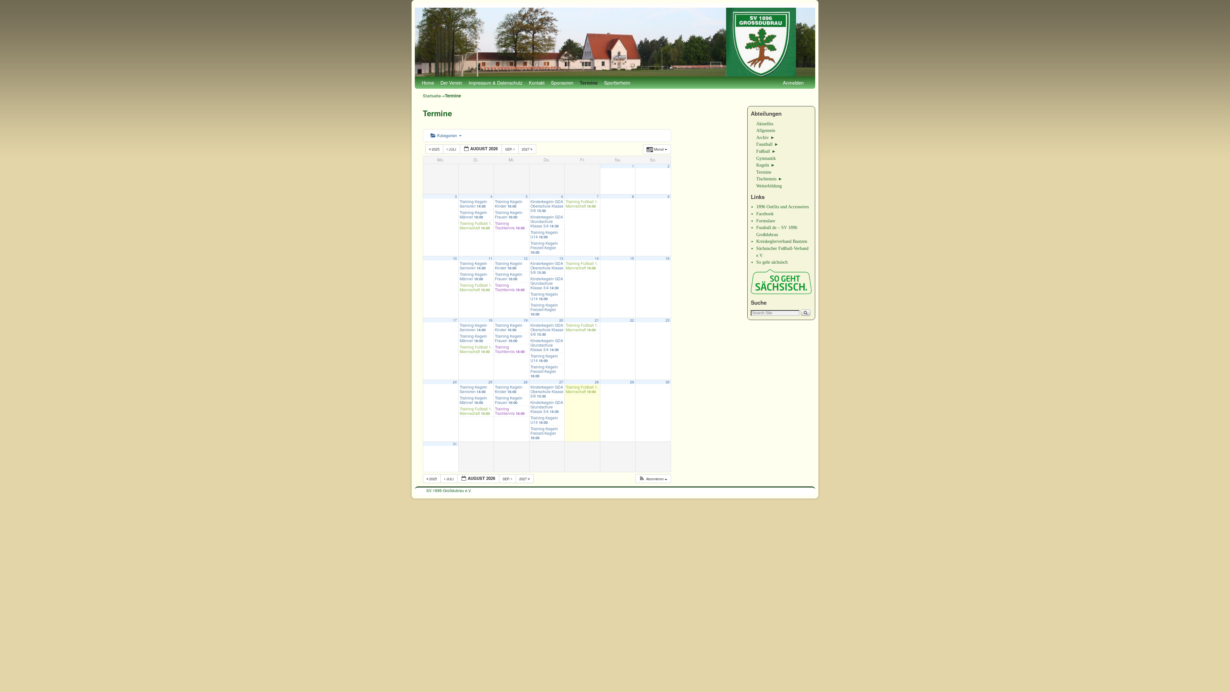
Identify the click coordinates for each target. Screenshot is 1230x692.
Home (428, 82)
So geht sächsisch (772, 262)
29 (632, 382)
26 (526, 382)
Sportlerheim (617, 82)
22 (632, 320)
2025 (435, 149)
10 (455, 258)
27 (561, 382)
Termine (589, 82)
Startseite (432, 96)
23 (667, 320)
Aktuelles (764, 123)
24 (455, 382)
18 (490, 320)
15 (632, 258)
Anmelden (793, 82)
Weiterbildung (769, 185)
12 (526, 258)
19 (526, 320)
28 (597, 382)
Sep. (509, 149)
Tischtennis (766, 178)
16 (667, 258)
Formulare (765, 220)
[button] (653, 478)
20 (561, 320)
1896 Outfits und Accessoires (782, 206)
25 (490, 382)
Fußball (763, 151)
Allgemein (765, 130)
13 (561, 258)
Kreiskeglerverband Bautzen (781, 241)
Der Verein (451, 82)
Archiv (762, 137)
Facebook (765, 213)
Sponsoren (562, 82)
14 (597, 258)
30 (667, 382)
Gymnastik (766, 158)
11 (490, 258)
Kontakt (537, 82)
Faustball (764, 144)
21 (597, 320)
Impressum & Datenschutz (495, 82)
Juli (452, 149)
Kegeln (762, 165)
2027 (526, 149)
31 (455, 443)
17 (455, 320)
